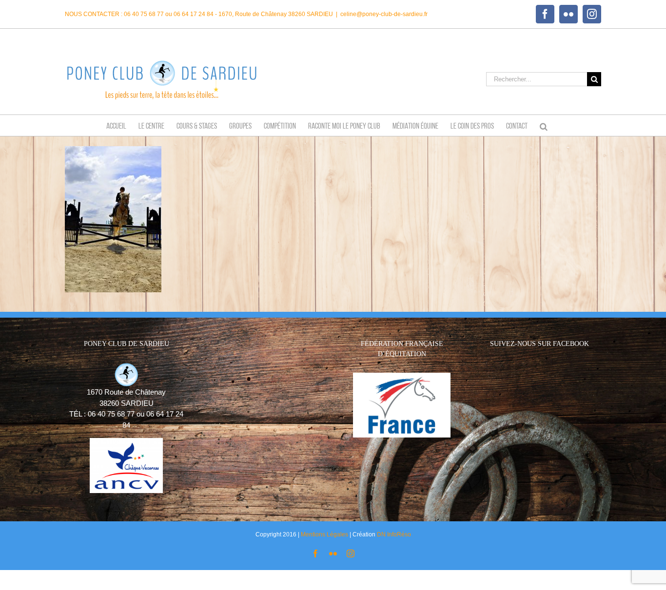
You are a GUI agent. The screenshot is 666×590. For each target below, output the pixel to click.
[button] (544, 125)
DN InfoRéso (394, 534)
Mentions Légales (324, 534)
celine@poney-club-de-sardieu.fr (384, 14)
